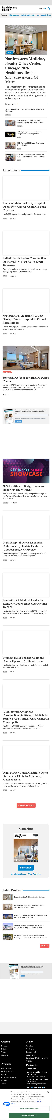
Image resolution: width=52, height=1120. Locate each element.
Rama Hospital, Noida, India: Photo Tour (29, 897)
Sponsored (4, 1055)
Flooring (4, 1074)
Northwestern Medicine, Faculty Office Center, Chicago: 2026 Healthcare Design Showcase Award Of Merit (25, 70)
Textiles (3, 1083)
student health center (28, 15)
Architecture (30, 1049)
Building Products (7, 1071)
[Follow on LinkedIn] (28, 1088)
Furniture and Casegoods (9, 1077)
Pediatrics (29, 1061)
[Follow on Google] (43, 1088)
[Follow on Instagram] (31, 1088)
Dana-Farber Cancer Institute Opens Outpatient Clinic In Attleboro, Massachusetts (25, 776)
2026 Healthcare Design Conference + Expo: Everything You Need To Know (30, 155)
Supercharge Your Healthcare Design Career (26, 379)
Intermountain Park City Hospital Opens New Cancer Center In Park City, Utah (24, 206)
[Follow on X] (39, 1088)
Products (4, 1046)
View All (44, 946)
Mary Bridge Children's (44, 15)
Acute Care (29, 1046)
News (19, 137)
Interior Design (30, 1055)
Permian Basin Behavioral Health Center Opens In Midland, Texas (23, 659)
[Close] (48, 1092)
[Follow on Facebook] (35, 1088)
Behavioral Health (31, 1052)
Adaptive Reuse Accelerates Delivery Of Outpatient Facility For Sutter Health (28, 926)
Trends (8, 115)
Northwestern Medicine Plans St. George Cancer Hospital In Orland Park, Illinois (24, 319)
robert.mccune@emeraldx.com (36, 1084)
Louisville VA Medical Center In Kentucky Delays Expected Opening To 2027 (25, 603)
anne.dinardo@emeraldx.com (36, 1076)
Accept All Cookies (29, 1115)
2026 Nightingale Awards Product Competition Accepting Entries (29, 132)
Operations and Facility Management (37, 1058)
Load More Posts (26, 805)
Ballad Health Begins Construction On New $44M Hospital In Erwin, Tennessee (24, 261)
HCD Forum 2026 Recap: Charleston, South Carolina (30, 144)
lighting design (14, 15)
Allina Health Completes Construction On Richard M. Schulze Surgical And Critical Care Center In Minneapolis (26, 716)
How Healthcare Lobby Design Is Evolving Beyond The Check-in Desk (30, 121)
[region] (26, 1104)
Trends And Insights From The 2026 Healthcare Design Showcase (25, 110)
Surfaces (4, 1080)
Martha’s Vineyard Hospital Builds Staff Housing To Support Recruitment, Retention (30, 936)
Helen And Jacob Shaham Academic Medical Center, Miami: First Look (30, 916)
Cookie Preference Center (29, 1108)
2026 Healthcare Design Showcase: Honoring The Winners (24, 488)
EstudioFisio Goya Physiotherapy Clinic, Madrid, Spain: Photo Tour (29, 906)
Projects (3, 1049)
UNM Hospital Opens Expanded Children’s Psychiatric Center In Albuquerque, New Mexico (23, 545)
